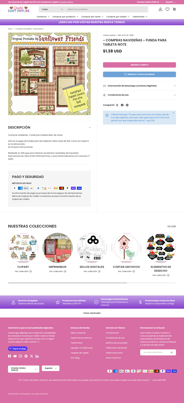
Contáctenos (112, 332)
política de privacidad (116, 342)
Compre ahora (66, 2)
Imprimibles (57, 267)
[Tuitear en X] (117, 105)
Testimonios (138, 16)
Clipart (23, 267)
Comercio (41, 16)
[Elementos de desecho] (161, 248)
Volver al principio (92, 313)
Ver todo (171, 226)
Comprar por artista (116, 16)
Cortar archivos (126, 267)
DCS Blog (75, 357)
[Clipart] (23, 248)
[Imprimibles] (58, 248)
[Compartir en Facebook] (122, 105)
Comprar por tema (90, 16)
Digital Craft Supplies (22, 394)
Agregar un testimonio (82, 347)
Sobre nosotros (113, 357)
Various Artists (109, 35)
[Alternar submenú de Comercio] (48, 16)
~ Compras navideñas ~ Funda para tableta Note (30, 29)
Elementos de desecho (161, 269)
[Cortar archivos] (126, 248)
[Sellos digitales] (92, 248)
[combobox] (93, 9)
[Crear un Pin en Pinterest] (127, 105)
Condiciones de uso (115, 337)
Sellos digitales (92, 267)
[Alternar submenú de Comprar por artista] (128, 16)
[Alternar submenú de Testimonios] (146, 16)
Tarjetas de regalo (80, 352)
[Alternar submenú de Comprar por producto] (77, 16)
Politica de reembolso (116, 347)
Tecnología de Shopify (39, 394)
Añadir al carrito (139, 65)
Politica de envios (114, 352)
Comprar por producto (63, 16)
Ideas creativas (78, 332)
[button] (174, 9)
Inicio (10, 29)
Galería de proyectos (81, 337)
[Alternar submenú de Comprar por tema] (102, 16)
